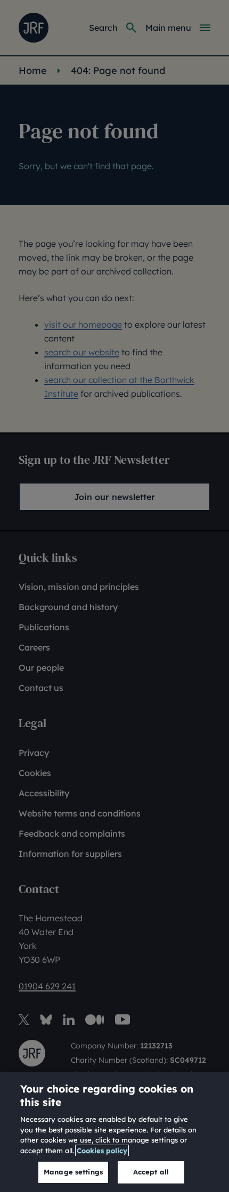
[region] (114, 1132)
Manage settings (73, 1172)
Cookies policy (102, 1150)
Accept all (151, 1172)
